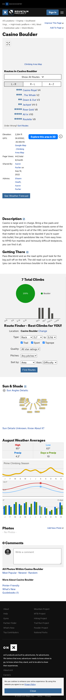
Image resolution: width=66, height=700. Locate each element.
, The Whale (29, 95)
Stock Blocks (27, 28)
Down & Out (29, 99)
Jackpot (27, 104)
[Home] (17, 12)
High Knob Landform (20, 24)
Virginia (19, 20)
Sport (36, 342)
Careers (7, 675)
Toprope (49, 342)
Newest (22, 572)
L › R (13, 84)
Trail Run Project (41, 623)
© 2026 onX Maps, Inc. (24, 696)
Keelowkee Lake (11, 28)
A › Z (51, 84)
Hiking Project (40, 618)
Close (33, 690)
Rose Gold (28, 109)
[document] (33, 686)
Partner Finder (9, 623)
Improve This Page (53, 23)
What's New (9, 589)
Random (32, 572)
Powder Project (41, 627)
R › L (32, 84)
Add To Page (56, 27)
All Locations (8, 20)
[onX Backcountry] (12, 4)
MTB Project (39, 613)
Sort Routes (23, 125)
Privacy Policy (30, 684)
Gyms (6, 618)
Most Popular (9, 572)
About (6, 609)
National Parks (40, 632)
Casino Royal (30, 90)
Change (42, 330)
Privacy (48, 696)
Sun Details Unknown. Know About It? (23, 428)
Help (5, 613)
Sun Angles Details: (26, 401)
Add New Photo (54, 528)
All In (25, 114)
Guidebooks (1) (10, 592)
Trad (25, 342)
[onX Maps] (10, 650)
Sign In (52, 12)
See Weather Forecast (16, 195)
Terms (39, 696)
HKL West (36, 24)
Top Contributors (11, 632)
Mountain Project (41, 609)
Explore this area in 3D (43, 136)
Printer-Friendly (10, 585)
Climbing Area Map (33, 64)
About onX (8, 670)
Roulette (27, 119)
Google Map (20, 145)
